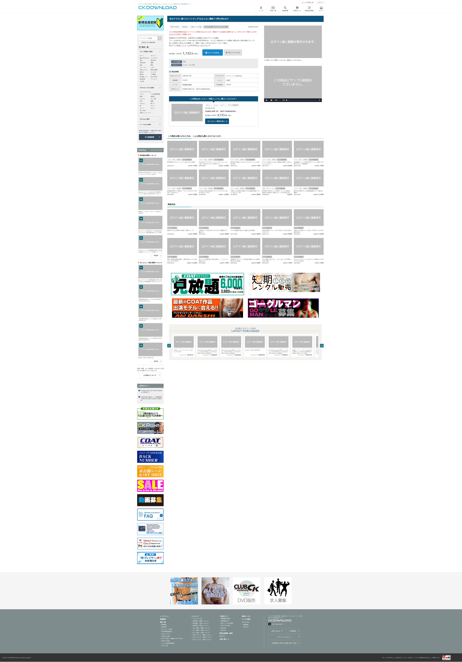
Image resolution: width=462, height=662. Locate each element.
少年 (141, 101)
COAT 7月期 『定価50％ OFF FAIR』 (172, 638)
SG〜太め (143, 110)
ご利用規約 (292, 631)
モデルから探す (145, 119)
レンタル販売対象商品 (168, 643)
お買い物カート (224, 639)
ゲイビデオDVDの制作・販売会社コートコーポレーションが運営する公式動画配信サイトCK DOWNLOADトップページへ (157, 7)
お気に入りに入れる (234, 52)
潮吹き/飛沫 (154, 69)
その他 (142, 81)
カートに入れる (213, 53)
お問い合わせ (275, 631)
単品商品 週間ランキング (201, 621)
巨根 (141, 96)
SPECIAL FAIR (165, 636)
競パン (153, 103)
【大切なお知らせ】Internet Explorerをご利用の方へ (151, 391)
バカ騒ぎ (153, 74)
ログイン (321, 2)
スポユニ (142, 103)
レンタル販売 (246, 619)
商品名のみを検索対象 (148, 42)
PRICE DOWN (165, 641)
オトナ (153, 105)
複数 (152, 62)
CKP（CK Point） (226, 625)
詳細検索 (150, 137)
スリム (185, 65)
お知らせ (245, 627)
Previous (169, 345)
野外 (152, 65)
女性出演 (142, 62)
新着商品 (164, 624)
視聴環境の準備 (225, 618)
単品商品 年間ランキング (201, 625)
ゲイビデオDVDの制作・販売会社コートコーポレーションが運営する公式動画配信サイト (164, 4)
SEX (184, 62)
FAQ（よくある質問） (227, 623)
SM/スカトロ (143, 69)
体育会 (153, 96)
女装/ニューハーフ (145, 112)
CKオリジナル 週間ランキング (202, 635)
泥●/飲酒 (142, 79)
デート (142, 55)
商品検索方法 (225, 621)
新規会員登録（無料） (226, 633)
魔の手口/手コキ (144, 58)
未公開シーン (144, 76)
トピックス (245, 622)
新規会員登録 (309, 10)
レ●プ (152, 67)
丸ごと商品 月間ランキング (201, 630)
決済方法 (223, 628)
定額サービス (246, 616)
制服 (152, 101)
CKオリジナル (165, 634)
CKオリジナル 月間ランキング (202, 637)
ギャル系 (192, 65)
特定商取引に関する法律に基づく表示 (284, 643)
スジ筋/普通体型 (155, 94)
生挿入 (142, 72)
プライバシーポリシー (284, 637)
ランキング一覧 (197, 618)
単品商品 (164, 627)
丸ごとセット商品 (166, 629)
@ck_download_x (277, 624)
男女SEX (153, 60)
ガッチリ (142, 98)
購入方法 (223, 630)
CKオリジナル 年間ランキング (202, 639)
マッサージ (154, 79)
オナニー (153, 55)
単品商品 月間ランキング (201, 623)
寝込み (142, 74)
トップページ (164, 616)
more (156, 255)
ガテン (153, 108)
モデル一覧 (164, 645)
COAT (228, 80)
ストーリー (143, 67)
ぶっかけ (153, 72)
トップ (261, 11)
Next (322, 345)
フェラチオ (154, 58)
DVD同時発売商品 (166, 631)
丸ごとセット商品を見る (216, 121)
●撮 (141, 65)
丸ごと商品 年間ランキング (201, 632)
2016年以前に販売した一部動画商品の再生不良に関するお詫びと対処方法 (151, 398)
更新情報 (245, 624)
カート (321, 10)
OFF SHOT (154, 76)
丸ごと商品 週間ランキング (201, 628)
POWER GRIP (187, 85)
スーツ (142, 108)
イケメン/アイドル (145, 91)
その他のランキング (149, 375)
